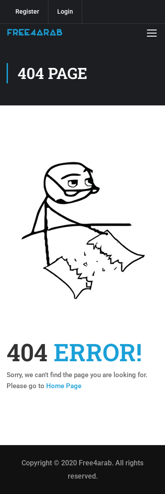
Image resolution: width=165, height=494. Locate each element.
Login (65, 11)
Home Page (63, 386)
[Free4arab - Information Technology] (35, 32)
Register (27, 11)
